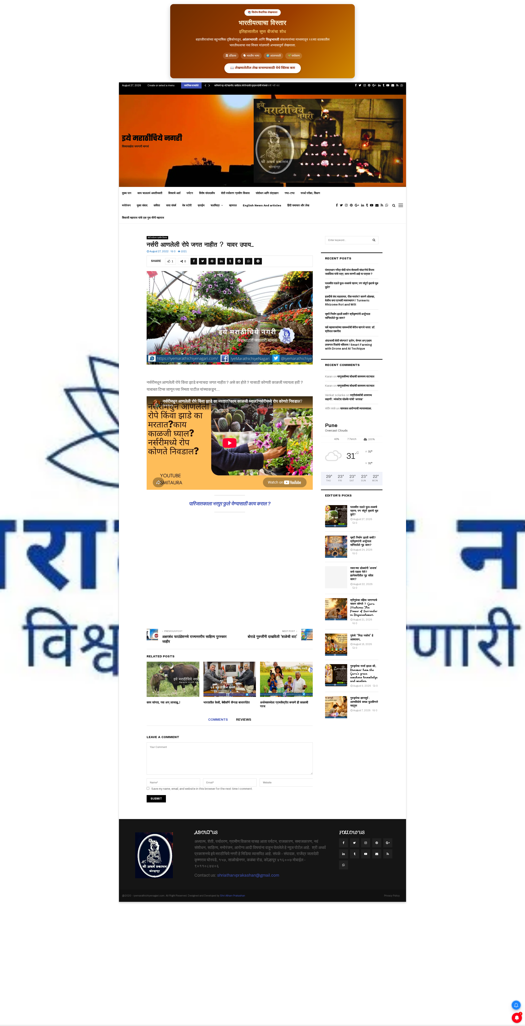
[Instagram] (347, 205)
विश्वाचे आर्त (174, 193)
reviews (243, 719)
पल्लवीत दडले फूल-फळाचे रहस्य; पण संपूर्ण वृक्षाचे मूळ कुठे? (364, 511)
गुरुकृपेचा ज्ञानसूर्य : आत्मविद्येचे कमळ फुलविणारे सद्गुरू (364, 702)
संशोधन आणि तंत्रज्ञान (267, 193)
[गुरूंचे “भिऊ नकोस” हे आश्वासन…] (336, 645)
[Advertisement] (230, 569)
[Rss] (383, 205)
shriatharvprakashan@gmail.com (248, 875)
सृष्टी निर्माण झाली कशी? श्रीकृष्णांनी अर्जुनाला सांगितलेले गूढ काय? (363, 541)
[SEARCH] (374, 240)
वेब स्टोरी (187, 205)
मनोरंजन (126, 205)
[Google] (358, 205)
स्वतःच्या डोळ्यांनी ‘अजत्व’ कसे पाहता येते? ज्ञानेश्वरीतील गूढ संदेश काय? (363, 574)
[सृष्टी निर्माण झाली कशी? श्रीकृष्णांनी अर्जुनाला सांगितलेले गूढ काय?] (336, 547)
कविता (157, 205)
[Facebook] (338, 205)
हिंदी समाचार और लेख (298, 205)
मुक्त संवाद (142, 205)
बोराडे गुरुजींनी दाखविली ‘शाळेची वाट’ (272, 637)
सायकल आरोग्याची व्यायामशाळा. (356, 408)
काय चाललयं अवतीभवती (149, 193)
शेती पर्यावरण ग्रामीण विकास (235, 193)
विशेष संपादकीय (207, 193)
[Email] (378, 205)
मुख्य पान (126, 193)
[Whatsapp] (387, 205)
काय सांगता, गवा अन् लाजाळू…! (163, 702)
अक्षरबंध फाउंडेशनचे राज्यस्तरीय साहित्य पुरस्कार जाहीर (194, 639)
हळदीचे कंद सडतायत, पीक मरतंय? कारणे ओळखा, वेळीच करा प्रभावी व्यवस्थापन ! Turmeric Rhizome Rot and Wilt (350, 300)
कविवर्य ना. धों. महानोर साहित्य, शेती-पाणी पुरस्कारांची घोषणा (239, 85)
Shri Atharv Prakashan (232, 895)
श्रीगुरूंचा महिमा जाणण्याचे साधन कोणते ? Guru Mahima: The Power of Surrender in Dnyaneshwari (364, 607)
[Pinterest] (352, 205)
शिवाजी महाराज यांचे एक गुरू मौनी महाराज (143, 217)
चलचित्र (215, 205)
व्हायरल (233, 205)
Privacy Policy (392, 895)
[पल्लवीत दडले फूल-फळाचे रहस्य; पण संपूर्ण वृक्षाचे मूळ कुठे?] (336, 516)
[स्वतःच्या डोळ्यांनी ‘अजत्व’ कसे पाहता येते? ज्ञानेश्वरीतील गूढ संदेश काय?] (336, 577)
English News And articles (262, 205)
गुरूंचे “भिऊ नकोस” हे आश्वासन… (361, 637)
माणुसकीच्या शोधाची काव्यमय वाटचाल (355, 376)
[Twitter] (342, 205)
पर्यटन (190, 193)
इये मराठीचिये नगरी (152, 139)
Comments (218, 719)
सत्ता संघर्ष (171, 205)
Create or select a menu (161, 85)
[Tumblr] (368, 205)
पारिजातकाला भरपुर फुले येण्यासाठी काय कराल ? (230, 503)
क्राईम (201, 205)
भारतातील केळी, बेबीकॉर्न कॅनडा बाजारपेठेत (226, 702)
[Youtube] (372, 205)
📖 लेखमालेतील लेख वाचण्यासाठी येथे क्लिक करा (262, 68)
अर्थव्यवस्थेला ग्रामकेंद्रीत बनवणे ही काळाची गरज (284, 704)
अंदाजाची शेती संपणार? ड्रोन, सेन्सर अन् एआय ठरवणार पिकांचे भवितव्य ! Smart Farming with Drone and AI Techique (348, 344)
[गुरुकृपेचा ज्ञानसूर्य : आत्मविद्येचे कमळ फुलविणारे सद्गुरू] (336, 707)
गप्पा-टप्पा (289, 193)
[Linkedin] (363, 205)
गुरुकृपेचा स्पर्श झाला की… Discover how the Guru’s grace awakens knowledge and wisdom (364, 673)
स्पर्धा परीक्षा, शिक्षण (310, 193)
